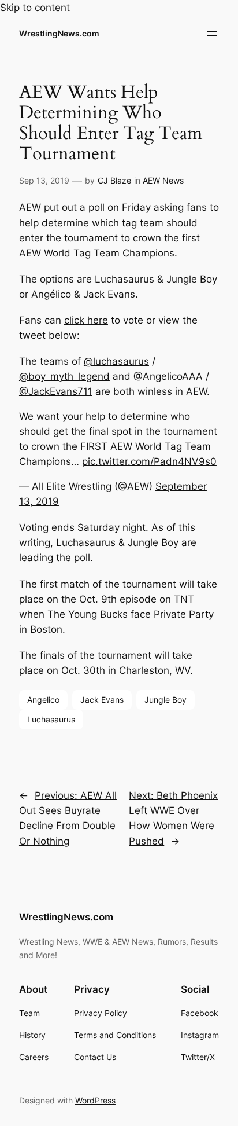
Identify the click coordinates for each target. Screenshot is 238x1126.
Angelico (43, 700)
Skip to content (35, 7)
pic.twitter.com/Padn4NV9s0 (149, 461)
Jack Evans (102, 700)
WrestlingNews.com (59, 33)
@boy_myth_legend (64, 376)
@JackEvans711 (55, 391)
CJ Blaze (114, 180)
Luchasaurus (51, 719)
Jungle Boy (165, 700)
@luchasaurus (116, 361)
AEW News (163, 180)
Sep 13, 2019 (44, 180)
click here (86, 320)
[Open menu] (212, 34)
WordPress (95, 1100)
